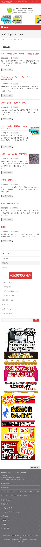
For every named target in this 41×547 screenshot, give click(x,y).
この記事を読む (7, 69)
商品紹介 (15, 58)
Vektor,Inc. (34, 539)
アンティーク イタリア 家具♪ (14, 103)
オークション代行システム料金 (10, 512)
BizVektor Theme (24, 539)
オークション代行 (8, 295)
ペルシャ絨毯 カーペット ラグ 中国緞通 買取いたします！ (20, 492)
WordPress (14, 539)
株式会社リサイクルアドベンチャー (21, 535)
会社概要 (5, 304)
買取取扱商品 (7, 287)
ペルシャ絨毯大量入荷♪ (10, 203)
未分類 (4, 267)
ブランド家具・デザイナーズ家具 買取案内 (14, 496)
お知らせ (5, 258)
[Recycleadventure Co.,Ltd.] (20, 11)
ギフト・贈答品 (7, 180)
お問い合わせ (7, 309)
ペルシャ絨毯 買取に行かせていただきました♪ (20, 54)
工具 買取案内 (5, 504)
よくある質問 (7, 313)
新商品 (3, 227)
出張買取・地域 (7, 300)
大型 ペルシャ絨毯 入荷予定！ (14, 154)
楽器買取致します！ (7, 500)
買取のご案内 (7, 282)
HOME (2, 39)
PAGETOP (34, 467)
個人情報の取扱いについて (11, 291)
